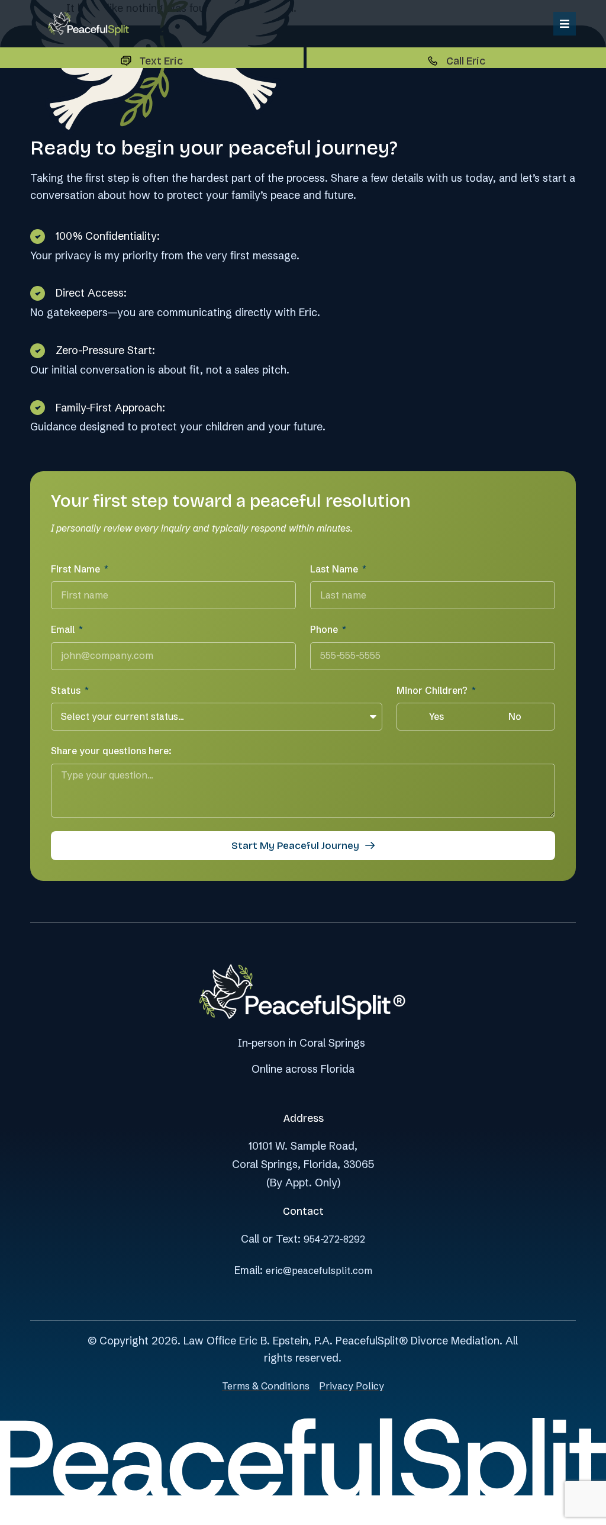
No (514, 716)
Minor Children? (433, 690)
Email (64, 629)
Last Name (335, 569)
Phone (325, 629)
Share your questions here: (111, 751)
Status (67, 690)
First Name (76, 569)
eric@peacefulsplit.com (319, 1270)
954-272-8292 (334, 1239)
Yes (436, 716)
